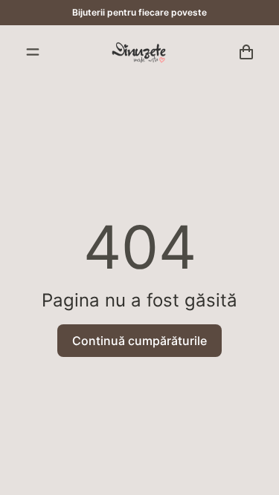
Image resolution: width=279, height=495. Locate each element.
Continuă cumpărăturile (139, 340)
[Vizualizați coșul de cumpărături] (246, 52)
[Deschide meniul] (33, 52)
